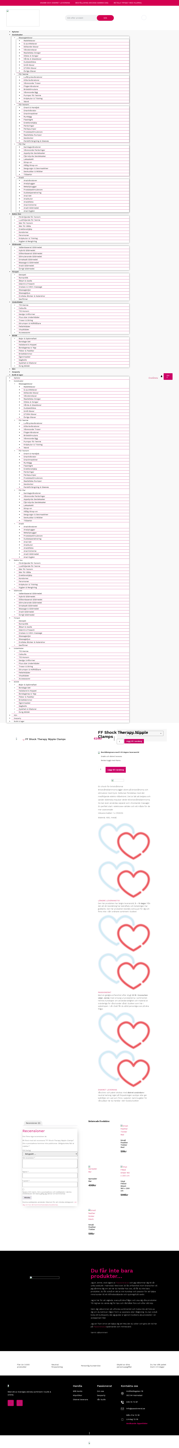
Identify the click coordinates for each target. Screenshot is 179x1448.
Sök (105, 18)
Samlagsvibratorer (32, 147)
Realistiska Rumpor (33, 135)
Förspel (15, 272)
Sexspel (22, 275)
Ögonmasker (25, 357)
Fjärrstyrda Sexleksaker (35, 156)
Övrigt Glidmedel (26, 269)
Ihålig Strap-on (31, 165)
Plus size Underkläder (29, 317)
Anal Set (27, 196)
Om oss (100, 1391)
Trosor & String (26, 320)
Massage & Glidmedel (29, 262)
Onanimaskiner (31, 113)
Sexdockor (28, 138)
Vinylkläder (24, 329)
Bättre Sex (16, 214)
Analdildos (28, 202)
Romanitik (23, 278)
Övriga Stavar (30, 71)
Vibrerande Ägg (31, 92)
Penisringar (29, 126)
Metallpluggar (30, 186)
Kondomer (23, 232)
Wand (26, 101)
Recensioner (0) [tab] (33, 1123)
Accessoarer (24, 332)
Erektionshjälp (30, 123)
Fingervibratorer (31, 86)
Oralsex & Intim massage (30, 287)
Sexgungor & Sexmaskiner (36, 168)
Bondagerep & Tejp (27, 347)
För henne (23, 74)
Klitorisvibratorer (31, 80)
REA (13, 369)
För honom (24, 104)
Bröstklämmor (25, 354)
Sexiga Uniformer (27, 314)
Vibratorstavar (30, 50)
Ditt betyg (27, 1150)
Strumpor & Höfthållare (30, 323)
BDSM (14, 335)
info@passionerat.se (158, 20)
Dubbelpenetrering (32, 192)
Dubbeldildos (30, 62)
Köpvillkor (77, 1395)
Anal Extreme (30, 205)
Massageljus (24, 293)
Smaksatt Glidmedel (28, 259)
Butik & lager (17, 375)
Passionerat (104, 992)
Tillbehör (28, 174)
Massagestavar (26, 37)
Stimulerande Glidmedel (30, 256)
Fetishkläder (24, 326)
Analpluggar (29, 183)
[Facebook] (11, 1403)
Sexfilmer (23, 299)
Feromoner (24, 235)
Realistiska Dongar (32, 53)
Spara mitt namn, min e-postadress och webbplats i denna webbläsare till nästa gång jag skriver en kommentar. (47, 1193)
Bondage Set (24, 341)
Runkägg (28, 116)
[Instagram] (20, 1403)
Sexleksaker (17, 35)
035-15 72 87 (132, 1402)
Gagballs (23, 360)
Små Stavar (29, 65)
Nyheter (15, 32)
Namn (25, 1172)
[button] (24, 740)
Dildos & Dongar (31, 56)
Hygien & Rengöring (28, 241)
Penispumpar (30, 129)
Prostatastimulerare (33, 132)
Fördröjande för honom (30, 217)
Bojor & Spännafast (28, 338)
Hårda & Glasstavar (33, 59)
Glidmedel (16, 244)
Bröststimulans (31, 89)
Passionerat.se (122, 1283)
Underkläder (17, 302)
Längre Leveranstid (109, 900)
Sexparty (16, 372)
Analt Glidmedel (31, 208)
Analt (21, 177)
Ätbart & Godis (25, 281)
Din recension (29, 1158)
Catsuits (22, 308)
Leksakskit (28, 159)
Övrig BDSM (24, 366)
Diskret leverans (107, 1090)
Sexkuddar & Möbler (33, 171)
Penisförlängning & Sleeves (36, 141)
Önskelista (153, 378)
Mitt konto (77, 1391)
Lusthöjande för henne (29, 220)
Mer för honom (26, 223)
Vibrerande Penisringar (34, 150)
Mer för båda (25, 226)
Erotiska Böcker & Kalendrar (32, 296)
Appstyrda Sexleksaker (34, 153)
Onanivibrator (30, 110)
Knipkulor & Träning (33, 98)
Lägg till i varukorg (116, 769)
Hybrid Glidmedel (27, 250)
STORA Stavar (30, 68)
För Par (22, 144)
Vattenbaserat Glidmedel (30, 247)
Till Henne (23, 305)
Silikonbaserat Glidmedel (30, 253)
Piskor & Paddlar (26, 351)
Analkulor (28, 199)
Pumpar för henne (32, 95)
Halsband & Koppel (28, 344)
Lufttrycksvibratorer (33, 77)
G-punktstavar (30, 43)
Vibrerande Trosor (32, 83)
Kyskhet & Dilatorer (28, 363)
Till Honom (24, 311)
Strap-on (28, 162)
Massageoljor (25, 290)
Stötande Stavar (31, 47)
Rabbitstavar (29, 40)
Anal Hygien (29, 211)
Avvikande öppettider (137, 1423)
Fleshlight (28, 120)
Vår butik (101, 1399)
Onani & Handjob (31, 107)
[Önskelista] (153, 376)
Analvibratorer (30, 180)
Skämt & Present (26, 284)
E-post (26, 1181)
